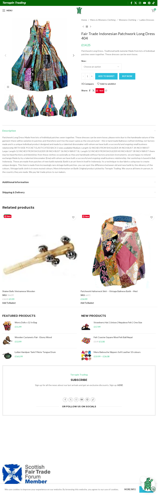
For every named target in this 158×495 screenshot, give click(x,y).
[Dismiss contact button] (143, 479)
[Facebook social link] (131, 3)
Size (83, 61)
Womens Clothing (127, 20)
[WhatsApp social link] (106, 90)
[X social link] (135, 3)
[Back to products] (87, 26)
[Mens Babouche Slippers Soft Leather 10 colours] (86, 356)
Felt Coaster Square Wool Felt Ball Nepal (113, 337)
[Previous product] (83, 26)
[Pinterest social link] (149, 3)
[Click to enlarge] (8, 86)
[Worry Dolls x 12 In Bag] (7, 326)
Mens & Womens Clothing (103, 20)
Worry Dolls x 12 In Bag (26, 322)
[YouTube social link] (144, 3)
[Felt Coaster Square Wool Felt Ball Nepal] (86, 341)
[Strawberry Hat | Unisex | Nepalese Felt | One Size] (86, 326)
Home (84, 20)
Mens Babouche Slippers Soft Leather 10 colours (117, 352)
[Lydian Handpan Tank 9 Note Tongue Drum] (7, 356)
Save (101, 90)
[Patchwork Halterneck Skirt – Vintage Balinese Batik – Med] (118, 250)
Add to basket (106, 76)
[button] (5, 55)
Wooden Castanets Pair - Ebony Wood (33, 337)
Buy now (127, 76)
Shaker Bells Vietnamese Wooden (18, 291)
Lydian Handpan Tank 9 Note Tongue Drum (35, 352)
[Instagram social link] (140, 3)
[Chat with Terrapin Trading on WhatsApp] (148, 484)
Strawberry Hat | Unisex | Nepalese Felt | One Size (118, 322)
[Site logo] (79, 10)
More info (130, 489)
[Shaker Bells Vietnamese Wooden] (39, 250)
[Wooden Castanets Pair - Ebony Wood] (7, 341)
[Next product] (90, 26)
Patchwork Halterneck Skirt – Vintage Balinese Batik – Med (109, 291)
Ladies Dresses (146, 20)
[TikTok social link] (154, 3)
